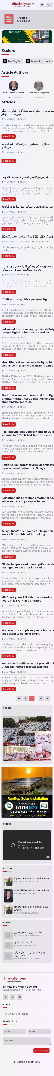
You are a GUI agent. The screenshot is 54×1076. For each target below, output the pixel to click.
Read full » (8, 136)
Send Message (41, 1050)
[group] (27, 37)
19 (41, 698)
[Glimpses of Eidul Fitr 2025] (11, 731)
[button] (9, 97)
